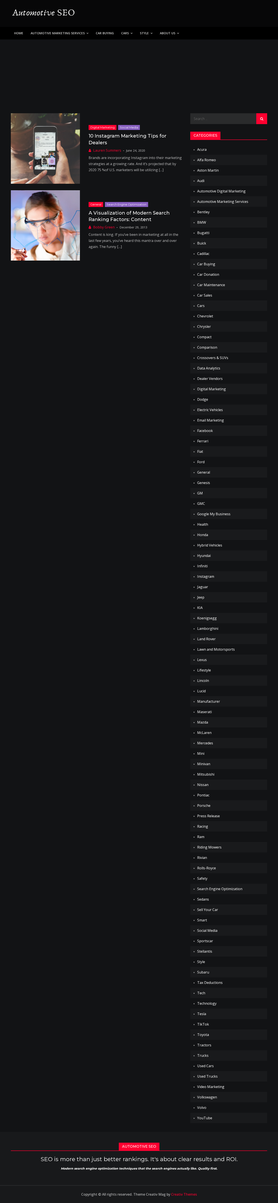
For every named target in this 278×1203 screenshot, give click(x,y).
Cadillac (203, 253)
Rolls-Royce (206, 868)
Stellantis (204, 951)
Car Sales (204, 295)
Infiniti (202, 566)
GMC (201, 503)
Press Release (208, 816)
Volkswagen (207, 1097)
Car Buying (105, 33)
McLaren (204, 732)
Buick (201, 243)
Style (144, 33)
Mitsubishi (205, 774)
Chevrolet (205, 316)
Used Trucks (207, 1076)
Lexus (202, 659)
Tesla (201, 1013)
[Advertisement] (139, 72)
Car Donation (208, 274)
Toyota (203, 1034)
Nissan (202, 784)
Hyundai (204, 555)
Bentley (203, 212)
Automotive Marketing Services (58, 33)
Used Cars (205, 1065)
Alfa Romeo (206, 160)
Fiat (200, 451)
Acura (202, 149)
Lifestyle (204, 670)
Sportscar (205, 941)
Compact (204, 337)
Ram (200, 836)
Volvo (201, 1107)
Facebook (205, 430)
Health (202, 524)
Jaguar (202, 586)
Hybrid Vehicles (209, 545)
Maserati (204, 711)
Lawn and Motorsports (216, 649)
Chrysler (204, 326)
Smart (202, 920)
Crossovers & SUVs (212, 357)
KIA (200, 607)
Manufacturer (208, 701)
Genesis (203, 482)
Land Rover (206, 639)
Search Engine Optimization (126, 204)
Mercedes (205, 743)
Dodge (202, 399)
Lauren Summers (107, 150)
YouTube (204, 1118)
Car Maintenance (211, 284)
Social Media (129, 127)
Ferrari (202, 441)
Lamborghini (207, 628)
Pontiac (203, 795)
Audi (200, 180)
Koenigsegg (207, 618)
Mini (200, 753)
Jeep (200, 597)
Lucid (201, 691)
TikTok (203, 1024)
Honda (202, 534)
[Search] (261, 118)
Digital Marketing (102, 127)
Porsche (203, 805)
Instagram (205, 576)
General (95, 204)
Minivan (203, 764)
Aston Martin (208, 170)
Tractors (204, 1045)
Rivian (202, 857)
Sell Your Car (207, 909)
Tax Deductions (210, 982)
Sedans (203, 899)
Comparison (207, 347)
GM (200, 493)
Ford (201, 462)
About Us (167, 33)
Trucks (202, 1055)
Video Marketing (210, 1086)
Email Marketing (210, 420)
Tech (201, 993)
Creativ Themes (184, 1194)
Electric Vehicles (210, 409)
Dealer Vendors (210, 378)
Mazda (202, 722)
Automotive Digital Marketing (221, 191)
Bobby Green (104, 227)
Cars (125, 33)
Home (18, 33)
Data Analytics (208, 368)
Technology (207, 1003)
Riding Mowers (209, 847)
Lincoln (203, 680)
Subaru (203, 972)
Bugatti (203, 232)
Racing (202, 826)
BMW (201, 222)
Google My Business (213, 514)
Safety (202, 878)
